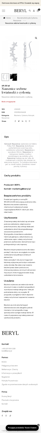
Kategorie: (5, 115)
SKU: (3, 109)
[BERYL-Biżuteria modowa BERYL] (20, 10)
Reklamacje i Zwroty (10, 369)
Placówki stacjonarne (10, 400)
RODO (4, 362)
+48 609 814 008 (8, 349)
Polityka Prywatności (10, 381)
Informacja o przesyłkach (12, 373)
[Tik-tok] (10, 416)
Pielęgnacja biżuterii (10, 366)
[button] (36, 38)
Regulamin (6, 377)
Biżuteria (17, 115)
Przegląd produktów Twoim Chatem (22, 428)
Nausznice (5, 118)
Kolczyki (31, 115)
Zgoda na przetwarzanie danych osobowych (20, 384)
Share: (4, 121)
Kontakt (5, 404)
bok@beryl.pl (7, 351)
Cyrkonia (24, 115)
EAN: (3, 112)
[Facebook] (2, 416)
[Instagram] (6, 416)
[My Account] (33, 11)
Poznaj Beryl (7, 396)
